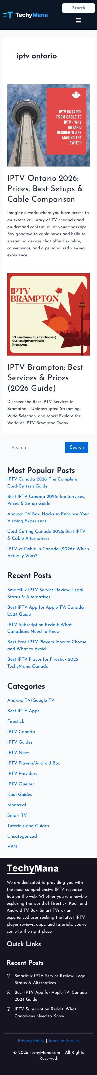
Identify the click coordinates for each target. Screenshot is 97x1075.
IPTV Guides (20, 742)
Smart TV (17, 815)
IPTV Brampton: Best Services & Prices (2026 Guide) (45, 378)
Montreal (16, 805)
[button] (78, 21)
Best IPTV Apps (23, 711)
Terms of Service (63, 1041)
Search (77, 447)
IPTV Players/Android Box (33, 763)
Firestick (15, 721)
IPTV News (18, 753)
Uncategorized (22, 836)
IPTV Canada (21, 732)
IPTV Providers (22, 773)
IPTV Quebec (21, 784)
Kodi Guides (19, 794)
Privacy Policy (31, 1041)
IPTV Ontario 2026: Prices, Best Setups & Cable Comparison (45, 189)
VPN (12, 847)
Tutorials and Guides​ (28, 826)
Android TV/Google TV (30, 700)
